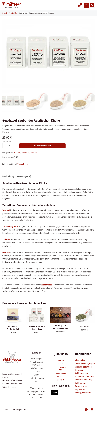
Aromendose (46, 284)
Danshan (6, 252)
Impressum (80, 389)
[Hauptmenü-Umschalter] (86, 5)
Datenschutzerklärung (85, 376)
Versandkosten (23, 164)
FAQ (60, 370)
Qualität (60, 363)
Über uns (61, 360)
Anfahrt (60, 379)
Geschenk (33, 153)
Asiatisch (16, 153)
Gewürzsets (60, 373)
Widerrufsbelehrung (84, 379)
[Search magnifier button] (92, 5)
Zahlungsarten (81, 373)
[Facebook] (86, 409)
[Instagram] (92, 409)
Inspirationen (60, 367)
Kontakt (60, 376)
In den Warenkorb (42, 145)
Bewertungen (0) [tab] (24, 176)
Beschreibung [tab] (8, 176)
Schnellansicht (13, 321)
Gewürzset (25, 153)
